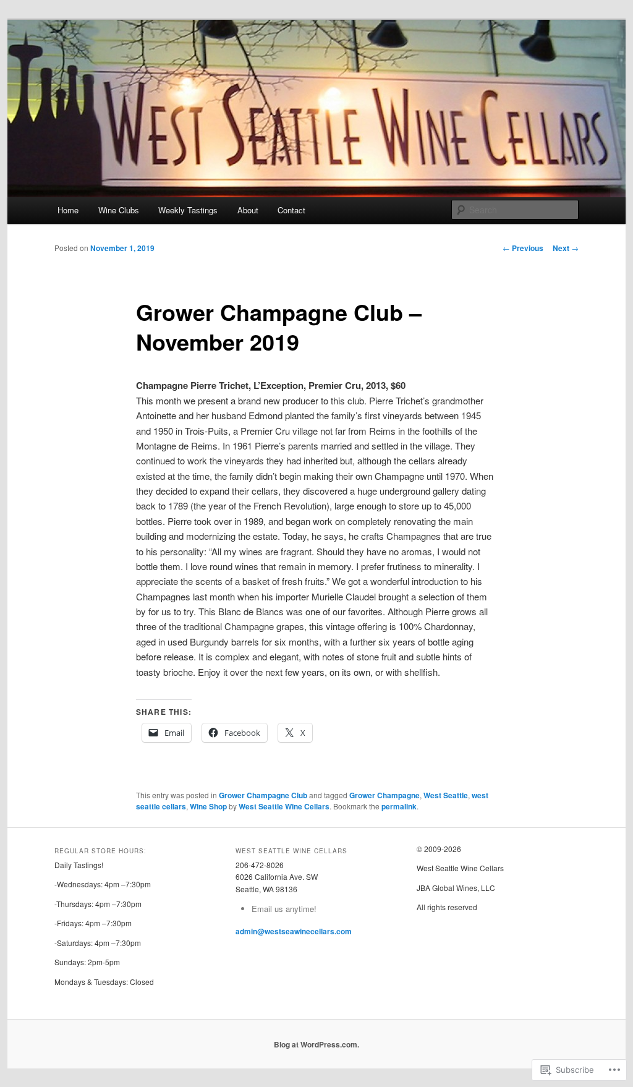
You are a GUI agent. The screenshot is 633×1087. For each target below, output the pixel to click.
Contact (291, 210)
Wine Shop (208, 806)
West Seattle (445, 795)
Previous (523, 248)
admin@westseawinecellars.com (294, 931)
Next (566, 248)
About (247, 210)
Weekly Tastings (188, 210)
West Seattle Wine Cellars (284, 806)
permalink (399, 806)
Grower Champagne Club (263, 795)
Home (68, 210)
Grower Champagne (384, 795)
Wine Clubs (118, 210)
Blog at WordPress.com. (316, 1044)
